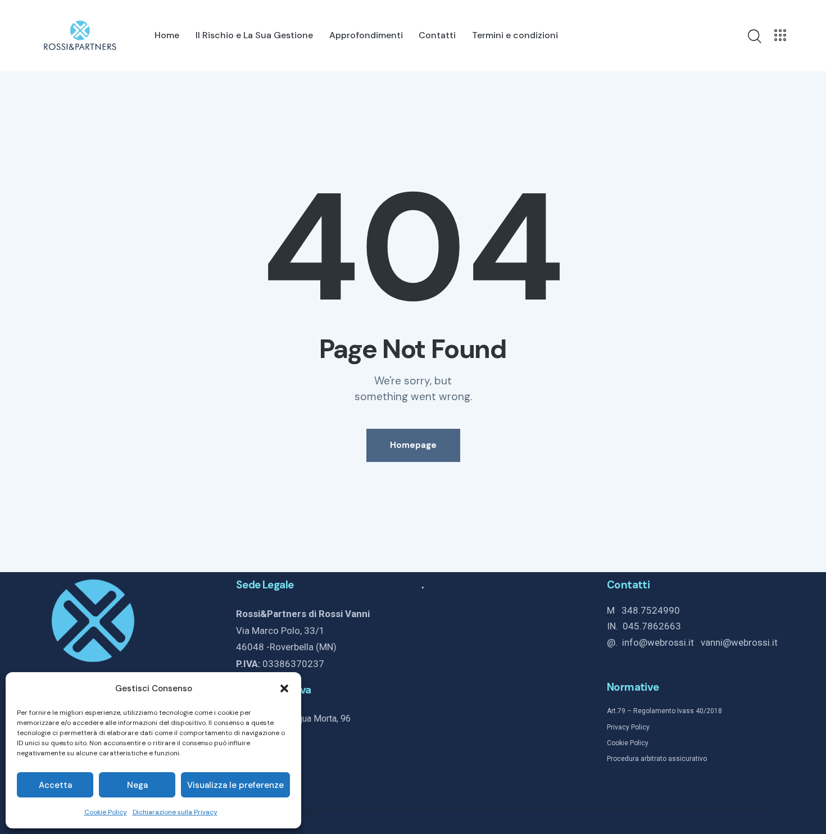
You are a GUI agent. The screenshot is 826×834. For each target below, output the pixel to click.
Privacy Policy (628, 727)
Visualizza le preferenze (235, 785)
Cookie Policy (105, 812)
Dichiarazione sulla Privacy (175, 812)
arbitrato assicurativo (673, 759)
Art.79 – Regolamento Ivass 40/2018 (664, 711)
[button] (284, 688)
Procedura (623, 759)
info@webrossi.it (661, 642)
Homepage (413, 445)
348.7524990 (650, 610)
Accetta (55, 785)
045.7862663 (652, 626)
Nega (137, 785)
